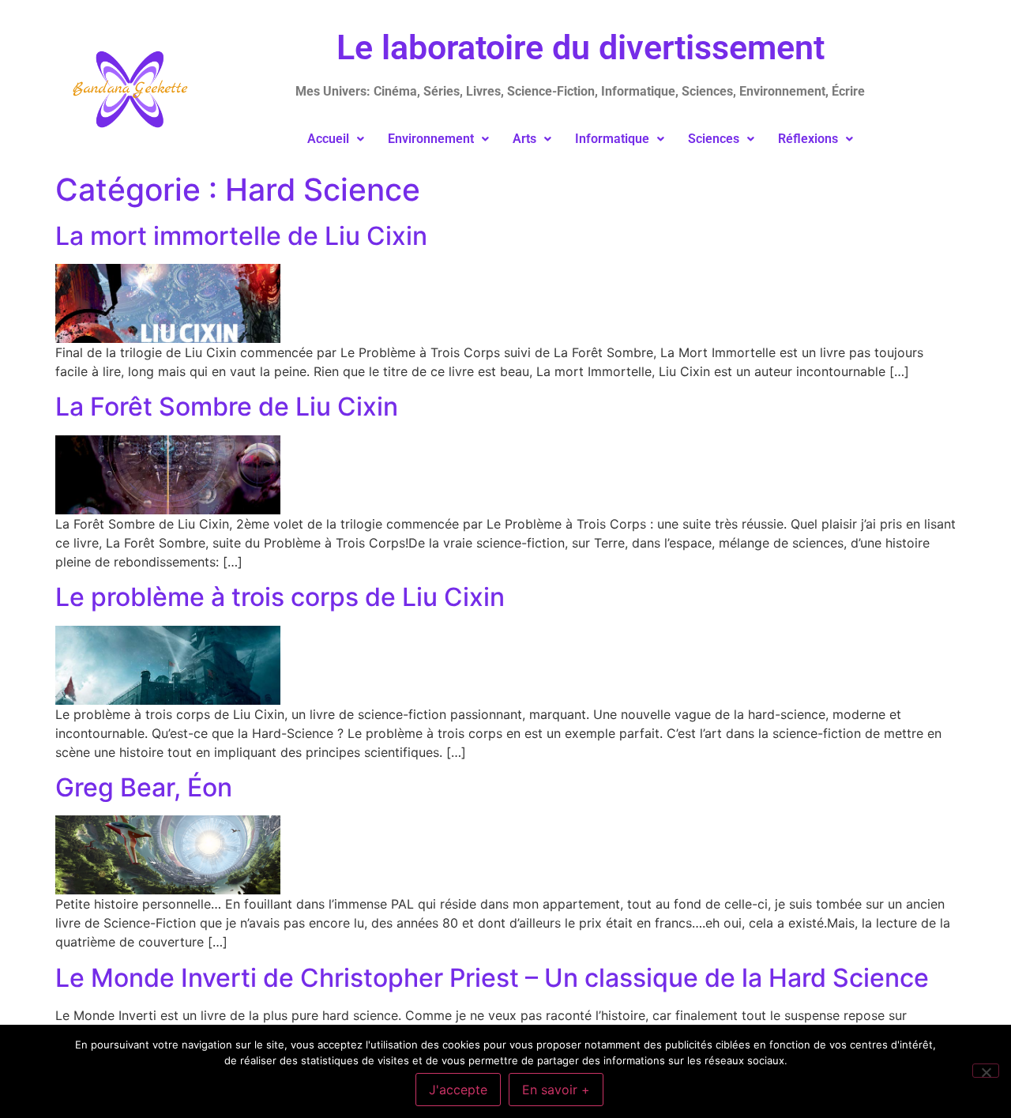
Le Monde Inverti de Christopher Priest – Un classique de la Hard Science (492, 977)
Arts (524, 138)
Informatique (612, 138)
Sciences (713, 138)
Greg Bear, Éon (143, 787)
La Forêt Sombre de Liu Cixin (226, 406)
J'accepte (458, 1089)
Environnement (431, 138)
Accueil (328, 138)
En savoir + (556, 1089)
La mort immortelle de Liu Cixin (241, 235)
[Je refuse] (985, 1070)
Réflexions (808, 138)
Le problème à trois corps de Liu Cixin (280, 597)
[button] (335, 139)
